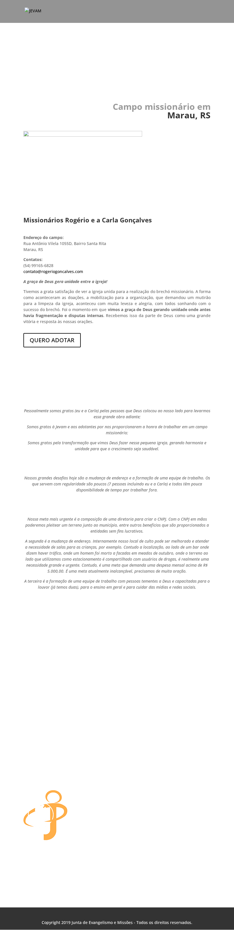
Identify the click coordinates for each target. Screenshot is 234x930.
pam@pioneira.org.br (97, 776)
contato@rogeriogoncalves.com (53, 271)
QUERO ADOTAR (52, 340)
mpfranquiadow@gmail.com (103, 766)
